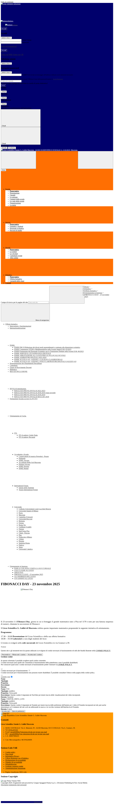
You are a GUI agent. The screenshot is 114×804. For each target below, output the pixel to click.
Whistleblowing (10, 764)
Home (86, 287)
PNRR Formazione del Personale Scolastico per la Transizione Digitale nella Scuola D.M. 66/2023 (49, 351)
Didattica (87, 289)
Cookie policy (10, 752)
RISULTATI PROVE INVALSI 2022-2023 (29, 391)
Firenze (21, 529)
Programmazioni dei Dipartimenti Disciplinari (26, 363)
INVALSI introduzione (18, 389)
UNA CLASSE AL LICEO (24, 570)
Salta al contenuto (7, 2)
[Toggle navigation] (18, 160)
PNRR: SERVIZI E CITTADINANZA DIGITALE (32, 353)
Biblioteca (13, 369)
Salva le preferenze (18, 711)
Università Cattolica (26, 549)
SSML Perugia (24, 466)
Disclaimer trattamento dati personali (13, 785)
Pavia (21, 513)
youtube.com (5, 677)
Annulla (4, 148)
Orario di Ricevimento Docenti (21, 367)
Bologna (22, 521)
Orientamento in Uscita (18, 416)
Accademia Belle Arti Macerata (30, 462)
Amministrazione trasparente (15, 768)
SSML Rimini (23, 468)
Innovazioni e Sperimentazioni (20, 326)
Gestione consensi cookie (14, 766)
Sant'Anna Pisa (24, 531)
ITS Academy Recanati (27, 437)
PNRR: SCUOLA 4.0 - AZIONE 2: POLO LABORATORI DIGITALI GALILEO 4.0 (45, 361)
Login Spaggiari (58, 79)
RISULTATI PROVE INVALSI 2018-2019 (29, 395)
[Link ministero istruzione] (11, 4)
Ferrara (21, 523)
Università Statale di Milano (28, 511)
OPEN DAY (18, 572)
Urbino (21, 539)
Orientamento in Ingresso (93, 293)
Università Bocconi (25, 519)
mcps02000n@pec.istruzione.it (29, 734)
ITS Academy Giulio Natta (28, 435)
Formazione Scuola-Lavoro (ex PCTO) (23, 399)
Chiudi (4, 92)
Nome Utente (26, 40)
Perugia (21, 541)
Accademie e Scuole (21, 454)
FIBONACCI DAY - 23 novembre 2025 (28, 574)
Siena (21, 547)
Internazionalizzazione (17, 328)
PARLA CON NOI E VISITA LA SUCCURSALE (32, 568)
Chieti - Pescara (24, 533)
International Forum (21, 486)
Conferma (12, 148)
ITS (15, 433)
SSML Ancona (24, 460)
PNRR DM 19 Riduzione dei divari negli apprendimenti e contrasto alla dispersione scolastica (47, 347)
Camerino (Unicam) (26, 517)
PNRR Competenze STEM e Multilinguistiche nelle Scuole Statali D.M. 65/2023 (42, 349)
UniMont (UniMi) (25, 527)
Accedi (4, 29)
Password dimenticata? (9, 46)
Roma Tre (22, 525)
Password (25, 42)
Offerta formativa (90, 291)
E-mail (24, 75)
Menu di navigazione (42, 320)
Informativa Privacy (12, 756)
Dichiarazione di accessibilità (15, 760)
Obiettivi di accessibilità (13, 762)
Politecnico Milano (25, 537)
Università (18, 507)
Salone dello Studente (26, 488)
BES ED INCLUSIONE (18, 371)
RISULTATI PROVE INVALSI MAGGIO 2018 (31, 397)
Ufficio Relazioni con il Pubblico (16, 758)
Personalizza (6, 654)
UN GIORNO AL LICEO (23, 578)
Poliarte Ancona (24, 464)
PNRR (12, 345)
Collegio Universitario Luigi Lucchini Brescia (35, 509)
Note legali (9, 754)
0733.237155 (13, 730)
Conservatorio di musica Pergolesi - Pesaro (34, 456)
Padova (21, 545)
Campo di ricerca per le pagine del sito (14, 302)
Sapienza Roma (24, 543)
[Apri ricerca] (95, 160)
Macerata (22, 515)
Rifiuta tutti (19, 654)
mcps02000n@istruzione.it (28, 732)
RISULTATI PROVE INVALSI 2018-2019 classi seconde (35, 393)
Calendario (13, 365)
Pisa (20, 535)
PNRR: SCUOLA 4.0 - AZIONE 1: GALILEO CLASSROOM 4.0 (38, 359)
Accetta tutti (35, 654)
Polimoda (22, 458)
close (3, 170)
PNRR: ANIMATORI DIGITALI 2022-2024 (30, 357)
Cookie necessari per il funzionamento (14, 671)
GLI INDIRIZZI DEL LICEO (25, 576)
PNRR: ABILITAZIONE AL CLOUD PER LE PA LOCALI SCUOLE (40, 355)
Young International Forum (28, 490)
